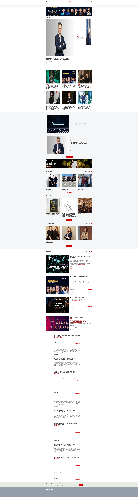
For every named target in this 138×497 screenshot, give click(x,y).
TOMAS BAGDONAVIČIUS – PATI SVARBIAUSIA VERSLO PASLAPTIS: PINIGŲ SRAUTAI (64, 411)
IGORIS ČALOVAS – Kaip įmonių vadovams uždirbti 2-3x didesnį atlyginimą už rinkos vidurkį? (66, 445)
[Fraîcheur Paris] (85, 233)
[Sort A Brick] (85, 180)
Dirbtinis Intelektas (65, 84)
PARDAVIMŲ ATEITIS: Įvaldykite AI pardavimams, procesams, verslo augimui (80, 278)
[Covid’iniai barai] (85, 205)
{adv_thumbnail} (88, 37)
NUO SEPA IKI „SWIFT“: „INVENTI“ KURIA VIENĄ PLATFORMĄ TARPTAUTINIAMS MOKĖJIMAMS (84, 107)
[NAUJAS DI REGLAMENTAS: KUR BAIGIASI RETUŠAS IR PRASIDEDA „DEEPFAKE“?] (58, 124)
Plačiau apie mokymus (89, 289)
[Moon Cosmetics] (53, 233)
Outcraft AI (49, 189)
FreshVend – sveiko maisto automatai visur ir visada (52, 214)
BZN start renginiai (75, 300)
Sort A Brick (80, 189)
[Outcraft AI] (53, 180)
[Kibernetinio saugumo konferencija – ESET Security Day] (57, 264)
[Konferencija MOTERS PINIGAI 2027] (57, 323)
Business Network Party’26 (76, 299)
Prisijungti (87, 1)
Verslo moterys (50, 223)
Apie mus (73, 492)
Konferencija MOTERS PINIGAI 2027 (77, 317)
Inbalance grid (65, 189)
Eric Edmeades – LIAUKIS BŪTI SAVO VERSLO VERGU (64, 436)
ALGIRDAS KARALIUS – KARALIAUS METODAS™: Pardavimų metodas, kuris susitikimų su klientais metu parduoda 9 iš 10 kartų (66, 397)
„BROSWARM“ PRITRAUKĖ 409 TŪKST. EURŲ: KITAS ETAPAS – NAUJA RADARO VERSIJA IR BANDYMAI (52, 87)
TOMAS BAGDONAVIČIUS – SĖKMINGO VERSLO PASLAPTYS (65, 346)
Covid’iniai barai (81, 213)
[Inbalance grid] (69, 180)
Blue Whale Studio (66, 242)
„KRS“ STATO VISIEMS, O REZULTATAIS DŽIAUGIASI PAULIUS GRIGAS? (80, 38)
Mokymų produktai (59, 337)
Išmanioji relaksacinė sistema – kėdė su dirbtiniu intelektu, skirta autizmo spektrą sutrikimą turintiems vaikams (69, 215)
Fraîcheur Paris (81, 242)
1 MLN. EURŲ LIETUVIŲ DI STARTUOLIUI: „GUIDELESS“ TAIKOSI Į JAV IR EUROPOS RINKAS (84, 86)
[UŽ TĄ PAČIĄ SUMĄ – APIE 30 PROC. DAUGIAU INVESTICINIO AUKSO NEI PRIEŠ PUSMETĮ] (58, 145)
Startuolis (47, 84)
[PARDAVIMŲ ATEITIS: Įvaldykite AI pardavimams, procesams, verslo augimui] (57, 285)
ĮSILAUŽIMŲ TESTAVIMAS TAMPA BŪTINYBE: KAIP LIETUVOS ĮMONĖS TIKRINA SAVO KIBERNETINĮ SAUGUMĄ (58, 60)
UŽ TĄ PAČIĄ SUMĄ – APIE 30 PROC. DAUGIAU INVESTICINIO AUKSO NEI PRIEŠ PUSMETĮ (79, 143)
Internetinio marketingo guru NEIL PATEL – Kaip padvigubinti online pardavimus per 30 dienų (64, 372)
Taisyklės (73, 493)
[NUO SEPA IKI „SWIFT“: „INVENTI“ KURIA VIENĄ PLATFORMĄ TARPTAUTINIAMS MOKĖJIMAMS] (85, 97)
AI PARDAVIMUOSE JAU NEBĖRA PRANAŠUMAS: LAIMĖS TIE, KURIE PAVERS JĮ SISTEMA (69, 86)
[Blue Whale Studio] (69, 233)
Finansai (71, 140)
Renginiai (49, 251)
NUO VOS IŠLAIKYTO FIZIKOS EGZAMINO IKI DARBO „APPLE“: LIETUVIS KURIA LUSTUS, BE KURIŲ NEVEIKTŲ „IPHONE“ (53, 108)
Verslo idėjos (50, 196)
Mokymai (55, 337)
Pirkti (71, 268)
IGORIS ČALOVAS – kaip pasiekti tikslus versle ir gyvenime (67, 457)
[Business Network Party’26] (57, 305)
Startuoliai (49, 171)
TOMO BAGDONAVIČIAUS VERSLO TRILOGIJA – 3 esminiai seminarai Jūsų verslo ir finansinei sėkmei (65, 359)
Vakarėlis (79, 300)
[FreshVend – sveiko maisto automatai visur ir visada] (53, 205)
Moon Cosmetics (50, 242)
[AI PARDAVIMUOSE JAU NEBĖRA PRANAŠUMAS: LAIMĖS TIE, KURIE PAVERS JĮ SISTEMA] (69, 76)
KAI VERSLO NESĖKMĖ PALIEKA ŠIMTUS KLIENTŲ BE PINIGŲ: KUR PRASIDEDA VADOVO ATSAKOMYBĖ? (68, 108)
